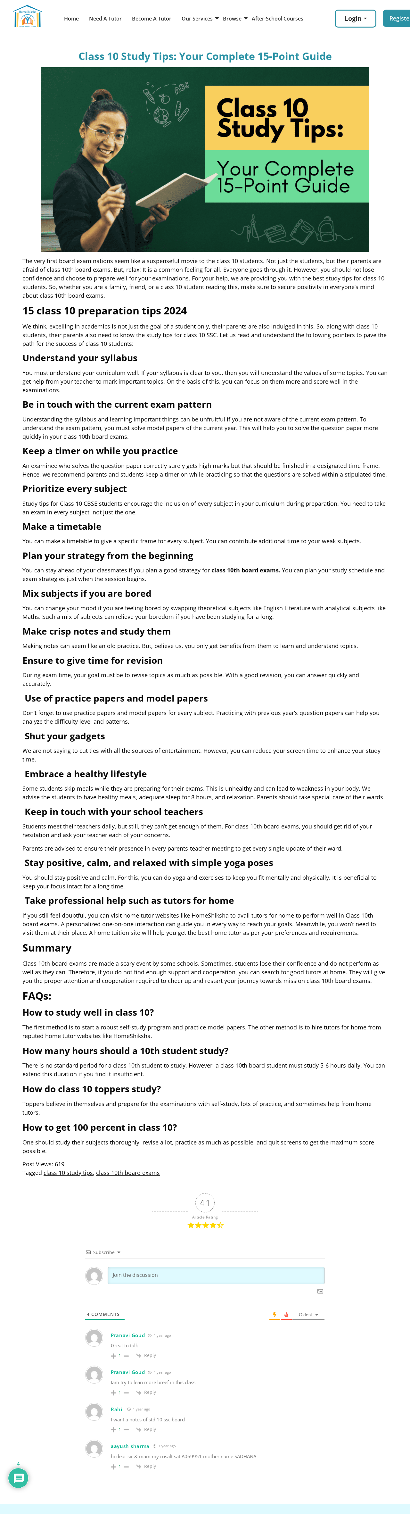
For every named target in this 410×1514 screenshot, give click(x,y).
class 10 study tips (68, 1173)
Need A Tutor (105, 18)
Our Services (197, 18)
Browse (232, 18)
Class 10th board (45, 963)
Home (71, 18)
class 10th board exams (128, 1173)
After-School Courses (277, 18)
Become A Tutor (151, 18)
